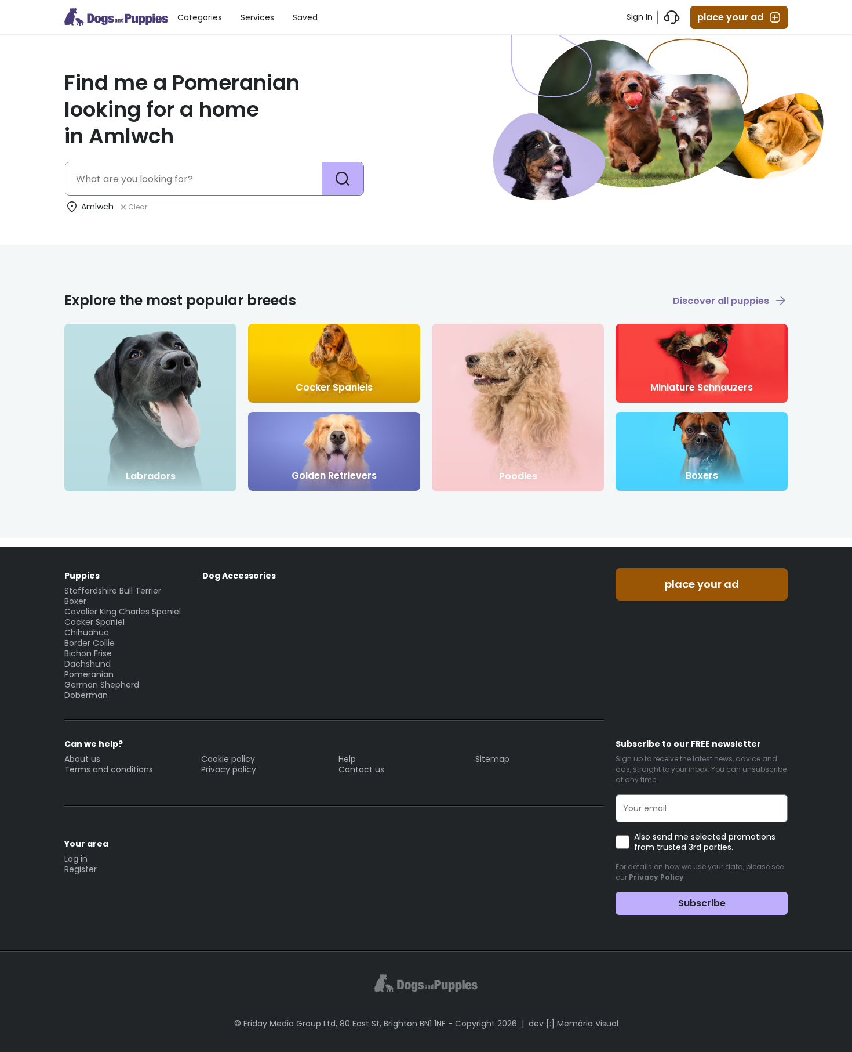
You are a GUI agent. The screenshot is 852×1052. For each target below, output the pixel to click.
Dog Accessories (239, 575)
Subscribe (702, 903)
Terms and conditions (108, 769)
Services (257, 17)
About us (82, 759)
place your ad (730, 17)
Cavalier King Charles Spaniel (122, 611)
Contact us (361, 769)
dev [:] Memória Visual (573, 1023)
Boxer (75, 601)
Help (347, 759)
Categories (199, 17)
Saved (305, 17)
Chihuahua (86, 632)
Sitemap (492, 759)
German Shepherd (101, 684)
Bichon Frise (88, 653)
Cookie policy (228, 759)
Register (80, 869)
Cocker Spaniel (94, 622)
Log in (76, 859)
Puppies (82, 575)
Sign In (640, 17)
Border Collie (89, 643)
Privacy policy (228, 769)
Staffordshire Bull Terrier (112, 590)
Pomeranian (89, 674)
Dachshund (87, 664)
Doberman (86, 695)
